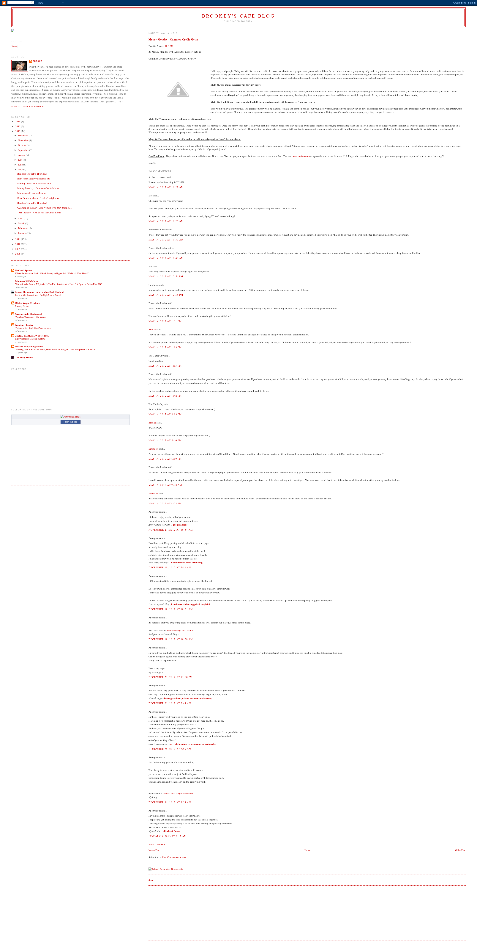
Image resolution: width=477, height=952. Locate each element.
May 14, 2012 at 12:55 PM (166, 294)
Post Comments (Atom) (174, 857)
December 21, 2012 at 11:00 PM (170, 677)
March (21, 223)
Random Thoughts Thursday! (32, 173)
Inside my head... (24, 324)
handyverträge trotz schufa (180, 630)
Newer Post (154, 850)
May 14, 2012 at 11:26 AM (166, 221)
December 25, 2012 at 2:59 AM (170, 749)
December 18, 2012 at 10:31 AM (171, 609)
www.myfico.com (301, 156)
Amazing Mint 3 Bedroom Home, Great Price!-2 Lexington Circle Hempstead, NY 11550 (55, 349)
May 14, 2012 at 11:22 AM (166, 187)
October (22, 145)
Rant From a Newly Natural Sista (33, 178)
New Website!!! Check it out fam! (30, 338)
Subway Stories (22, 305)
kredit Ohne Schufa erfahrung (187, 562)
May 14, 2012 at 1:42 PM (165, 395)
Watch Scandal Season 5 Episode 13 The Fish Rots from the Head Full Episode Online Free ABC (58, 284)
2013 (18, 126)
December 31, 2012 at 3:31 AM (170, 802)
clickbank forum (171, 831)
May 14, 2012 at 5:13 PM (165, 414)
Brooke (152, 329)
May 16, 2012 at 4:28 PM (165, 503)
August (22, 155)
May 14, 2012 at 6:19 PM (165, 458)
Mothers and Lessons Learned (32, 193)
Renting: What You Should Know (34, 183)
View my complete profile (27, 107)
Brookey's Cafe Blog (238, 15)
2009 (18, 249)
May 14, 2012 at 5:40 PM (165, 440)
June (20, 164)
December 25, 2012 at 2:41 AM (170, 703)
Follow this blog (70, 422)
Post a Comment (157, 844)
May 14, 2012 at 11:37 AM (166, 239)
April (21, 218)
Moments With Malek (26, 281)
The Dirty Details (24, 357)
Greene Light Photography (29, 313)
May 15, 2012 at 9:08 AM (165, 485)
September (23, 150)
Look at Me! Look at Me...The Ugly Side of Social (38, 294)
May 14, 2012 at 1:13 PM (165, 347)
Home (307, 850)
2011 (18, 239)
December (23, 135)
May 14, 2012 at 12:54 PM (166, 276)
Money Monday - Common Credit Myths (173, 39)
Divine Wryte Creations (27, 303)
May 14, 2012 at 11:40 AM (166, 258)
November (23, 140)
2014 (18, 121)
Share (151, 880)
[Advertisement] (176, 912)
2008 (18, 253)
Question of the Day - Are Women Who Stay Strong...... (44, 207)
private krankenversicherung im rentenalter (193, 743)
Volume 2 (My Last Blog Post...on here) (33, 327)
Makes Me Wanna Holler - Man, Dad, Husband (39, 292)
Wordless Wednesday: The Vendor (30, 316)
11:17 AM (169, 46)
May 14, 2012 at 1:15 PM (165, 365)
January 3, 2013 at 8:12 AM (168, 836)
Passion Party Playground (29, 346)
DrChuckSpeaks (23, 270)
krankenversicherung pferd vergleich (190, 604)
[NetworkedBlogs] (70, 416)
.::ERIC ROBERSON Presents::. (32, 335)
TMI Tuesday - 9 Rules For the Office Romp (39, 212)
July (20, 159)
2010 (18, 244)
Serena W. (153, 448)
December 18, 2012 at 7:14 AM (170, 567)
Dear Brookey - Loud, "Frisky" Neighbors (38, 198)
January (22, 233)
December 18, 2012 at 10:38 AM (171, 639)
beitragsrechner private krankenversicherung (188, 698)
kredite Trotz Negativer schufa (177, 793)
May (20, 169)
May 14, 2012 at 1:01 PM (165, 321)
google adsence (181, 524)
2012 (18, 131)
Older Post (460, 850)
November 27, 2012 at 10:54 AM (171, 529)
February (23, 228)
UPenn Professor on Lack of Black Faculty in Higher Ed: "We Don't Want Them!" (52, 273)
